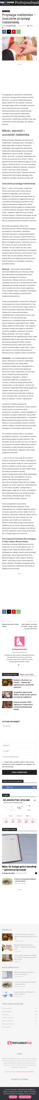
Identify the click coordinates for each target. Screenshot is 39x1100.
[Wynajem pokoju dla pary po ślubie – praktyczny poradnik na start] (7, 947)
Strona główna (6, 8)
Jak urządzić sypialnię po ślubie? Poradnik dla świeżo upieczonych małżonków (25, 957)
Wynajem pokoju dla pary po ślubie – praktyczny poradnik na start (25, 947)
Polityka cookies (25, 1097)
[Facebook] (4, 32)
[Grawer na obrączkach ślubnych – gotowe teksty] (7, 881)
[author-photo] (20, 646)
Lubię (33, 787)
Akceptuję (13, 1097)
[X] (9, 32)
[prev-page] (3, 714)
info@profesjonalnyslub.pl (25, 1072)
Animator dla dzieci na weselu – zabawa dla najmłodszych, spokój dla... (25, 936)
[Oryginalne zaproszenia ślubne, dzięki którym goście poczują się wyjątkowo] (7, 694)
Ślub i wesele (16, 8)
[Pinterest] (14, 32)
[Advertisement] (19, 78)
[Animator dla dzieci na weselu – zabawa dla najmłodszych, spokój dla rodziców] (7, 682)
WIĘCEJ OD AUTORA (26, 674)
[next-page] (6, 714)
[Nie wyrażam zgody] (36, 1093)
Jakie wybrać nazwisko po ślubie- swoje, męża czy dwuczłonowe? (29, 626)
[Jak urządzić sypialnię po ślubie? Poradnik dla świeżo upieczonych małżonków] (7, 958)
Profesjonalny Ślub (10, 26)
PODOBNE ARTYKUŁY (10, 674)
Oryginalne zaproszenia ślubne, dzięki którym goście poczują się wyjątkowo (25, 694)
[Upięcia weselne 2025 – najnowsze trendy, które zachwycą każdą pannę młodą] (7, 704)
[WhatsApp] (18, 32)
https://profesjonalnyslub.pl (19, 652)
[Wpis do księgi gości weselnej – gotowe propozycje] (19, 849)
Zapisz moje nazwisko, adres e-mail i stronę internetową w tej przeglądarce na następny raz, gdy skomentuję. (18, 764)
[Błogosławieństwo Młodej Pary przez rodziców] (7, 994)
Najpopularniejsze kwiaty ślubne (10, 625)
